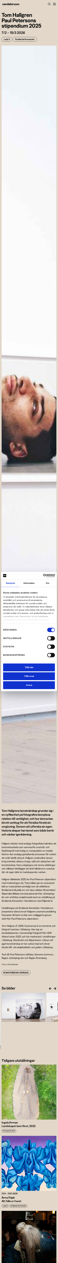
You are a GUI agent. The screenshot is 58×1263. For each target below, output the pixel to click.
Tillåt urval (29, 676)
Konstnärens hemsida (16, 972)
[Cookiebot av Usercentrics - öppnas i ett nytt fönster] (43, 575)
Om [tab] (47, 583)
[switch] (51, 638)
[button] (53, 4)
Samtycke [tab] (10, 583)
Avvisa (29, 685)
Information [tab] (29, 583)
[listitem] (23, 1007)
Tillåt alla (29, 667)
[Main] (15, 4)
